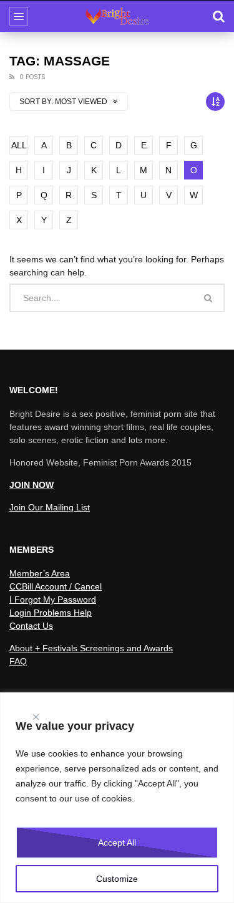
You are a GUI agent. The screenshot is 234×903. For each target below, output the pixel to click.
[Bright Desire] (117, 16)
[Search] (218, 16)
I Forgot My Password (52, 599)
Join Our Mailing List (49, 507)
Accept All (117, 843)
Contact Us (31, 626)
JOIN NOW (31, 485)
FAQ (18, 661)
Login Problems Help (50, 613)
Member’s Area (39, 573)
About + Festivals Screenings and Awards (91, 648)
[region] (117, 797)
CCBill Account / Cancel (55, 586)
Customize (117, 879)
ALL (19, 145)
